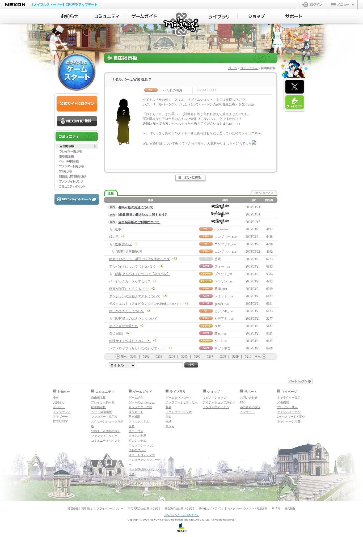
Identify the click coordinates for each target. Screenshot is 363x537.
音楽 (168, 416)
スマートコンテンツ (142, 454)
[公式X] (294, 86)
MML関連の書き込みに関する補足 (143, 215)
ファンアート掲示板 (104, 416)
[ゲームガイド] (144, 16)
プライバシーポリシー (110, 508)
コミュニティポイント (105, 440)
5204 (171, 356)
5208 (223, 356)
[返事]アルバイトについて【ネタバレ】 (142, 274)
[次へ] (263, 356)
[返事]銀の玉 (123, 244)
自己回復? (116, 333)
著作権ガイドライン (211, 508)
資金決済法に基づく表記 (179, 508)
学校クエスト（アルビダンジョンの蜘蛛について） (146, 304)
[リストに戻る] (190, 178)
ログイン (313, 4)
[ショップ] (256, 16)
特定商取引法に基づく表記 (144, 508)
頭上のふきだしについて (126, 311)
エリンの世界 (137, 435)
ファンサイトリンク (104, 435)
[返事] (118, 229)
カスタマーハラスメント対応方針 (247, 508)
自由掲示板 (98, 397)
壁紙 (168, 421)
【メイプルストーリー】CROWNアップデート (64, 4)
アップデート (62, 416)
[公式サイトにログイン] (77, 103)
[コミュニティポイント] (77, 186)
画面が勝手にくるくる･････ (129, 289)
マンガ (170, 426)
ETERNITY (60, 421)
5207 (210, 356)
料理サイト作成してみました (130, 341)
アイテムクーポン (289, 411)
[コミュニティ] (106, 16)
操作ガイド (136, 411)
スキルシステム (139, 421)
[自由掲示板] (77, 146)
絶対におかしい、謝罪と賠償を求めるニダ (139, 259)
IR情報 (276, 508)
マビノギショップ (214, 397)
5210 (248, 356)
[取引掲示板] (77, 156)
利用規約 (86, 508)
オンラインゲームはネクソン (181, 515)
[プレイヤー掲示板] (77, 151)
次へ (258, 356)
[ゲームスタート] (76, 71)
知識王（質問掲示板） (105, 431)
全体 (56, 397)
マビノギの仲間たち (123, 326)
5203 (159, 356)
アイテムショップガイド (219, 402)
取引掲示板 (98, 407)
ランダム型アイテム (216, 407)
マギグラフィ (137, 483)
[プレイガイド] (294, 102)
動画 (168, 407)
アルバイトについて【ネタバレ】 (133, 266)
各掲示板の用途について (135, 207)
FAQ (243, 402)
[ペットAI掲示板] (77, 161)
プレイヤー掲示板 (103, 402)
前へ (124, 356)
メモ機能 (283, 402)
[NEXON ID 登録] (77, 121)
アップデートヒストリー (182, 402)
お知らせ (59, 402)
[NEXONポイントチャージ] (76, 200)
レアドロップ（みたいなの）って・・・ (138, 348)
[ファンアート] (77, 166)
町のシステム (137, 440)
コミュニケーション (142, 445)
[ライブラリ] (219, 16)
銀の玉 (114, 237)
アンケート (247, 411)
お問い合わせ (249, 397)
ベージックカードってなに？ (130, 281)
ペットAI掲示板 (101, 411)
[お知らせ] (69, 16)
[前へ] (117, 356)
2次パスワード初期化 (291, 416)
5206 (197, 356)
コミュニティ (249, 68)
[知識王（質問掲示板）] (77, 176)
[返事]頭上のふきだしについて (135, 318)
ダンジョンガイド (140, 478)
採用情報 (290, 508)
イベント (59, 407)
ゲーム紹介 (136, 397)
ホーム (232, 68)
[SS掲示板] (77, 171)
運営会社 (73, 508)
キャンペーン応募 (289, 421)
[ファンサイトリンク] (77, 181)
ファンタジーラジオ (179, 411)
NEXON (15, 4)
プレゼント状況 (287, 407)
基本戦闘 (134, 416)
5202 (146, 356)
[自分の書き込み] (263, 192)
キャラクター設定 (289, 397)
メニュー (342, 4)
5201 (133, 356)
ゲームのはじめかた (142, 402)
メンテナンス (62, 411)
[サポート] (294, 16)
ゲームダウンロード (179, 397)
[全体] (111, 193)
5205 (184, 356)
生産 (131, 426)
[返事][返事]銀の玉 (129, 251)
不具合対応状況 (250, 407)
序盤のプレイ (137, 450)
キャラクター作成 (140, 407)
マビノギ (181, 24)
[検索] (191, 365)
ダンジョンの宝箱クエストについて (134, 296)
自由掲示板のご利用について (139, 222)
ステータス (136, 431)
